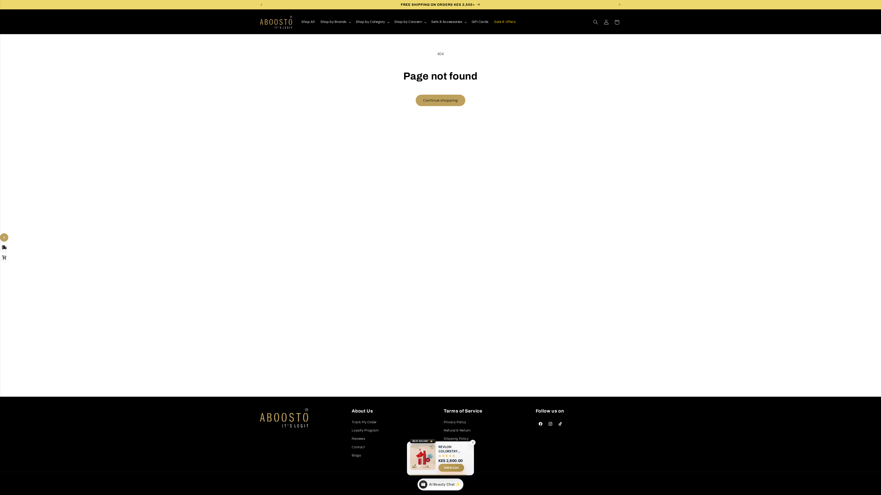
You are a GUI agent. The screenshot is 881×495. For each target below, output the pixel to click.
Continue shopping (440, 100)
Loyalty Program (365, 430)
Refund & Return (457, 430)
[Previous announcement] (261, 4)
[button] (335, 22)
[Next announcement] (620, 4)
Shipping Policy (456, 438)
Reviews (358, 438)
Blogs (356, 455)
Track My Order (364, 422)
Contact (358, 447)
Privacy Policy (455, 422)
